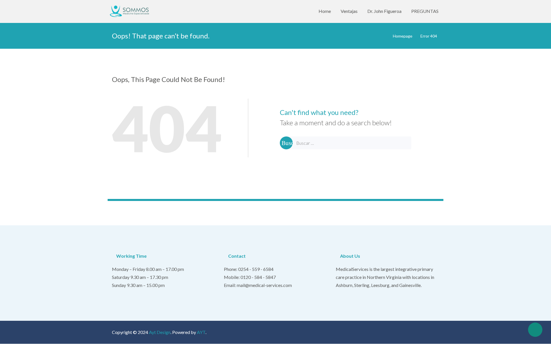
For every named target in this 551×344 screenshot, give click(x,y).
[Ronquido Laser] (131, 11)
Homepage (402, 36)
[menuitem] (325, 11)
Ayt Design (159, 332)
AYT (201, 332)
